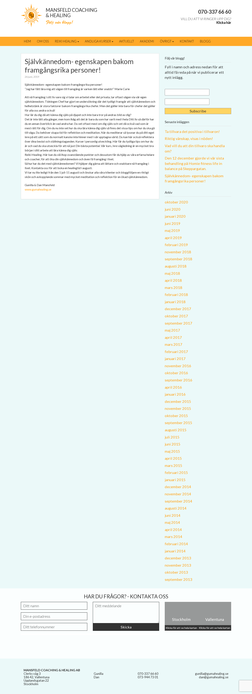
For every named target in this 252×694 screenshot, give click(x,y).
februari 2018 (176, 294)
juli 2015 (172, 437)
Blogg (205, 41)
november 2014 (178, 494)
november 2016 (178, 366)
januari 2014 (175, 551)
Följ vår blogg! (59, 23)
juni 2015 (172, 444)
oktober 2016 (176, 373)
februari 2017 (176, 351)
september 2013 (178, 579)
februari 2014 (176, 544)
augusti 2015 (176, 430)
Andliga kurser (98, 41)
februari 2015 (176, 472)
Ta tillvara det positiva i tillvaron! (192, 131)
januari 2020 (175, 216)
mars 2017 (173, 344)
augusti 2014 (176, 508)
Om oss (43, 41)
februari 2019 (176, 244)
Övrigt (166, 41)
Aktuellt (126, 41)
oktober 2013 (176, 572)
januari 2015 (175, 479)
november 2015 (178, 408)
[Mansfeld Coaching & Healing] (31, 15)
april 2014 (173, 529)
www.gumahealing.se (38, 189)
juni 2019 (172, 223)
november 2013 (178, 565)
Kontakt (187, 41)
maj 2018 (172, 273)
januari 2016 (175, 394)
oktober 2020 (176, 202)
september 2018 (178, 259)
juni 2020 (172, 209)
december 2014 (178, 486)
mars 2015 (173, 465)
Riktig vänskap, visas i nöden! (189, 138)
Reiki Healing (66, 41)
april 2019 (173, 237)
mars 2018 (173, 287)
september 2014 (178, 501)
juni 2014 (172, 515)
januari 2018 (175, 301)
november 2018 (178, 252)
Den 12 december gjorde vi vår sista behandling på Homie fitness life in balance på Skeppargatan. (194, 163)
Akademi (147, 41)
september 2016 (178, 380)
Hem (27, 41)
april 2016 (173, 387)
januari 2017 (175, 358)
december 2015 (178, 401)
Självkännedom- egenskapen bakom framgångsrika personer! (79, 65)
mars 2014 (173, 536)
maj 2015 (172, 451)
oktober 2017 (176, 316)
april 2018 (173, 280)
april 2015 (173, 458)
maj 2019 (172, 230)
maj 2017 (172, 330)
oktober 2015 (176, 415)
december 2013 (178, 558)
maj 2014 (172, 522)
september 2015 (178, 422)
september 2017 (178, 323)
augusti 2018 (176, 266)
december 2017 (178, 308)
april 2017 (173, 337)
